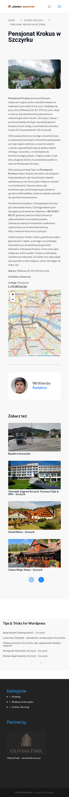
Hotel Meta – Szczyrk (21, 531)
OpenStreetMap (43, 355)
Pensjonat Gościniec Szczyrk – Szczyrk (25, 650)
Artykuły (16, 696)
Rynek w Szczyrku (19, 453)
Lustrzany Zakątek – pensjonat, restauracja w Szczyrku (34, 637)
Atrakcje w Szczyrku (22, 701)
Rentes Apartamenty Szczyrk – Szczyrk (25, 655)
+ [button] (13, 294)
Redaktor (39, 388)
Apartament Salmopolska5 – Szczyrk (24, 632)
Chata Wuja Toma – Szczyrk (25, 569)
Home (11, 20)
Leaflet (30, 355)
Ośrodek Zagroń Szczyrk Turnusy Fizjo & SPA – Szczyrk (33, 493)
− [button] (13, 299)
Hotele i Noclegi (33, 20)
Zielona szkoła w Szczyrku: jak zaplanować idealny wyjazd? (32, 644)
